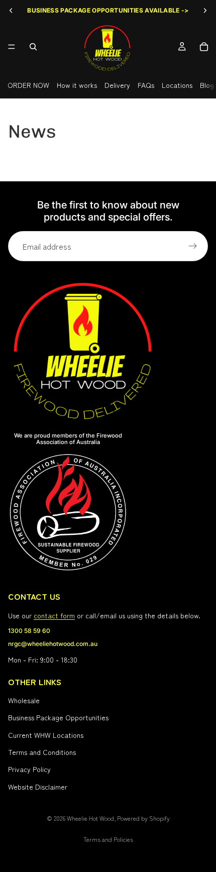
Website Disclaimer (37, 787)
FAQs (146, 85)
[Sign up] (192, 246)
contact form (54, 616)
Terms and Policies (108, 839)
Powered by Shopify (143, 818)
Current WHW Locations (45, 735)
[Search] (33, 47)
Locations (177, 85)
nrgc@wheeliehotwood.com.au (52, 644)
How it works (77, 85)
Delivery (117, 85)
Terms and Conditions (42, 752)
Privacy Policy (29, 770)
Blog (207, 85)
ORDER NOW (28, 85)
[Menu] (11, 46)
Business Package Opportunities (58, 718)
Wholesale (24, 700)
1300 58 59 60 (29, 630)
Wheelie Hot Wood (90, 818)
